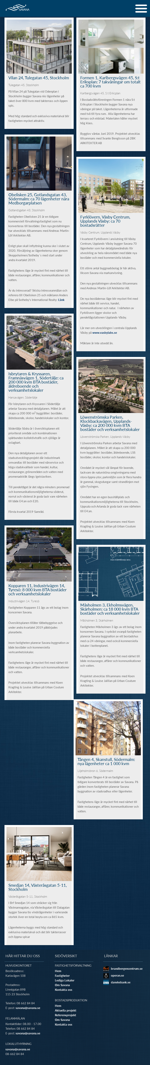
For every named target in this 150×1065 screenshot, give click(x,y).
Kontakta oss (63, 989)
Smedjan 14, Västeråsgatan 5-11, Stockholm (37, 887)
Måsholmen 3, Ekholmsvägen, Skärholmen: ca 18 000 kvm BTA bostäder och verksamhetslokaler (110, 609)
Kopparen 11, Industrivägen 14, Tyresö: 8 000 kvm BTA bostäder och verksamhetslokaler (37, 589)
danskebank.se (120, 982)
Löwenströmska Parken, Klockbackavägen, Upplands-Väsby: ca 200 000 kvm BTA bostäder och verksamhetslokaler (110, 423)
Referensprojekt (65, 1015)
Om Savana (62, 985)
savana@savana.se (28, 1008)
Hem (58, 971)
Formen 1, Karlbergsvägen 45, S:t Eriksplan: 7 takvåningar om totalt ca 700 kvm (110, 82)
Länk (61, 300)
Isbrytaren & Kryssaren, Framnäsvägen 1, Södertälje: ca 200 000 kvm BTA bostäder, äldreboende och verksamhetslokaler (35, 382)
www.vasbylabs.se (104, 332)
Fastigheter (62, 975)
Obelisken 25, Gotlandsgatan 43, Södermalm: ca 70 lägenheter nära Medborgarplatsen (38, 199)
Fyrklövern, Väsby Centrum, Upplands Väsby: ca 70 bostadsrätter (105, 221)
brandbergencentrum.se (127, 968)
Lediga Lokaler (64, 980)
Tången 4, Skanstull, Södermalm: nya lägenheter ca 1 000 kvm (106, 761)
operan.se (117, 975)
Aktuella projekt (65, 1010)
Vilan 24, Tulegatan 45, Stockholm (38, 77)
